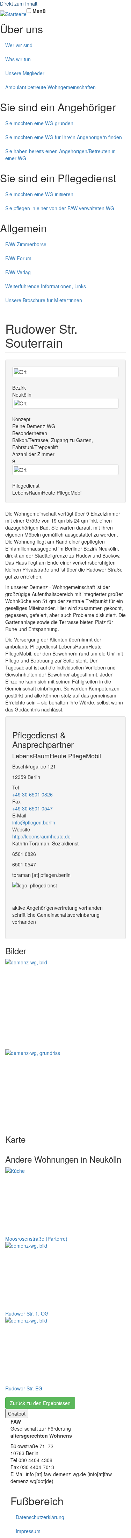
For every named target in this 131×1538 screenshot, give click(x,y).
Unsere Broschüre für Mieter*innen (43, 300)
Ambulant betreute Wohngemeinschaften (50, 87)
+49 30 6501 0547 (32, 808)
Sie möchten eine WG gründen (39, 123)
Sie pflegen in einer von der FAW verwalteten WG (59, 208)
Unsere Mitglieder (24, 73)
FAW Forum (18, 258)
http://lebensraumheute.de (41, 836)
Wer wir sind (18, 45)
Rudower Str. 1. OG (27, 1313)
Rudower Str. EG (23, 1388)
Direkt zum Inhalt (18, 3)
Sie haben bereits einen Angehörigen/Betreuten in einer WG (60, 155)
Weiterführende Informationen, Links (45, 286)
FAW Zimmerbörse (25, 244)
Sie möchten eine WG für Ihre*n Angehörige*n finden (63, 137)
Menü (39, 10)
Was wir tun (18, 59)
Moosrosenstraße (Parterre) (36, 1238)
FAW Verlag (18, 272)
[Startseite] (13, 13)
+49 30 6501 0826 (32, 794)
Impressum (28, 1531)
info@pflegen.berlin (33, 822)
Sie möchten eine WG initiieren (39, 194)
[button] (65, 1004)
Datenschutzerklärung (40, 1517)
